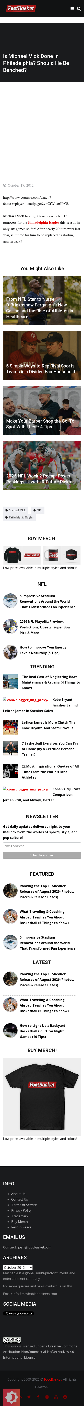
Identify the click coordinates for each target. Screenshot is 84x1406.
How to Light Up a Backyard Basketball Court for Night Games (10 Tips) (42, 1031)
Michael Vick (17, 510)
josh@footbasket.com (34, 1247)
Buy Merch (19, 1221)
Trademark (19, 1216)
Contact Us (19, 1199)
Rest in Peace (21, 1227)
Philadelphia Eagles (21, 517)
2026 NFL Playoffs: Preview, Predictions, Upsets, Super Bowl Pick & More (46, 627)
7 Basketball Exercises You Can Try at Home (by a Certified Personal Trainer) (50, 749)
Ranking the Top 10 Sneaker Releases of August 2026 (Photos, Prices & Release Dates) (47, 891)
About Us (18, 1194)
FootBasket (53, 1379)
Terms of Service (24, 1205)
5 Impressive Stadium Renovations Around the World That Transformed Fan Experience (47, 601)
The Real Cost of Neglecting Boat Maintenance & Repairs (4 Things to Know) (51, 682)
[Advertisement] (42, 126)
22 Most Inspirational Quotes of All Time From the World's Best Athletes (50, 772)
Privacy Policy (21, 1210)
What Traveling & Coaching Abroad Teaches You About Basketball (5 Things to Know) (44, 917)
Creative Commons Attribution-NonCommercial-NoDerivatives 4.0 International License (40, 1352)
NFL (39, 510)
